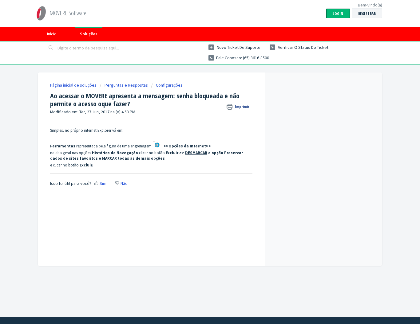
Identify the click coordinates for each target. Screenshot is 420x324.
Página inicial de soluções (73, 85)
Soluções (88, 34)
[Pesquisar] (51, 48)
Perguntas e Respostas (126, 85)
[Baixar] (199, 81)
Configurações (169, 85)
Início (52, 34)
